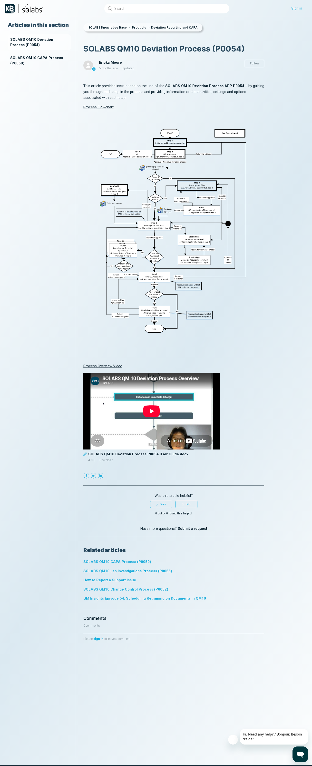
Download (106, 460)
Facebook (86, 476)
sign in (98, 639)
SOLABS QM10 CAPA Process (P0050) (36, 61)
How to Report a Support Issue (109, 580)
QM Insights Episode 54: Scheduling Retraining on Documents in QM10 (144, 598)
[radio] (161, 504)
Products (139, 27)
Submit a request (192, 528)
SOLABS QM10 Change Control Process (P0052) (125, 589)
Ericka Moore (110, 62)
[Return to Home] (10, 8)
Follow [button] (254, 63)
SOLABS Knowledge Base (107, 27)
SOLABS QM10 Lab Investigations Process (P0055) (127, 571)
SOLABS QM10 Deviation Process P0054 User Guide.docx (138, 454)
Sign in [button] (296, 8)
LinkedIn (101, 476)
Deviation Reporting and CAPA (174, 27)
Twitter (93, 476)
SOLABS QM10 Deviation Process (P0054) (31, 42)
